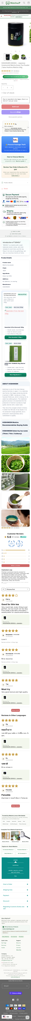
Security (18, 950)
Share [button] (6, 188)
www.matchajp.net (8, 929)
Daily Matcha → (9, 853)
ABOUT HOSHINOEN (10, 384)
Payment (6, 895)
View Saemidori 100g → (15, 337)
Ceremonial (14, 936)
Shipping (3, 72)
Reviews (3, 945)
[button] (2, 3)
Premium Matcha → (22, 849)
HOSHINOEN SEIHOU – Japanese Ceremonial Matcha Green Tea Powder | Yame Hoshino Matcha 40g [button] (13, 623)
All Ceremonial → (22, 853)
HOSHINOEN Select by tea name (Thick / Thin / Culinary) (15, 432)
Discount (6, 901)
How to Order (7, 884)
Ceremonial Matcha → (8, 849)
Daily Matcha (5, 936)
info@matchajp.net (6, 960)
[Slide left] (11, 51)
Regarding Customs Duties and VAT (13, 908)
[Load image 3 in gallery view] (23, 57)
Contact (18, 947)
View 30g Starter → (15, 374)
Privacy (18, 945)
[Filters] (3, 589)
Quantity (4, 84)
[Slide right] (19, 51)
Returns (18, 943)
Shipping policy (22, 1016)
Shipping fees (7, 890)
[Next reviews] (28, 127)
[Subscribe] (27, 986)
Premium (21, 936)
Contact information (21, 1019)
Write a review (15, 565)
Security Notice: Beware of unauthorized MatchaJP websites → (15, 932)
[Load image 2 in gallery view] (15, 57)
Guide (3, 947)
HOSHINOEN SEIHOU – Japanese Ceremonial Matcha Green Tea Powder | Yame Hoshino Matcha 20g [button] (13, 778)
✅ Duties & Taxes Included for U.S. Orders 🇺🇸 (15, 76)
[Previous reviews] (3, 127)
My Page (3, 943)
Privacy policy (24, 1013)
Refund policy (14, 1013)
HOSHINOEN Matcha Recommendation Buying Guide (15, 423)
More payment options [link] (15, 117)
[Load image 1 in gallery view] (7, 57)
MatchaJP (14, 1011)
